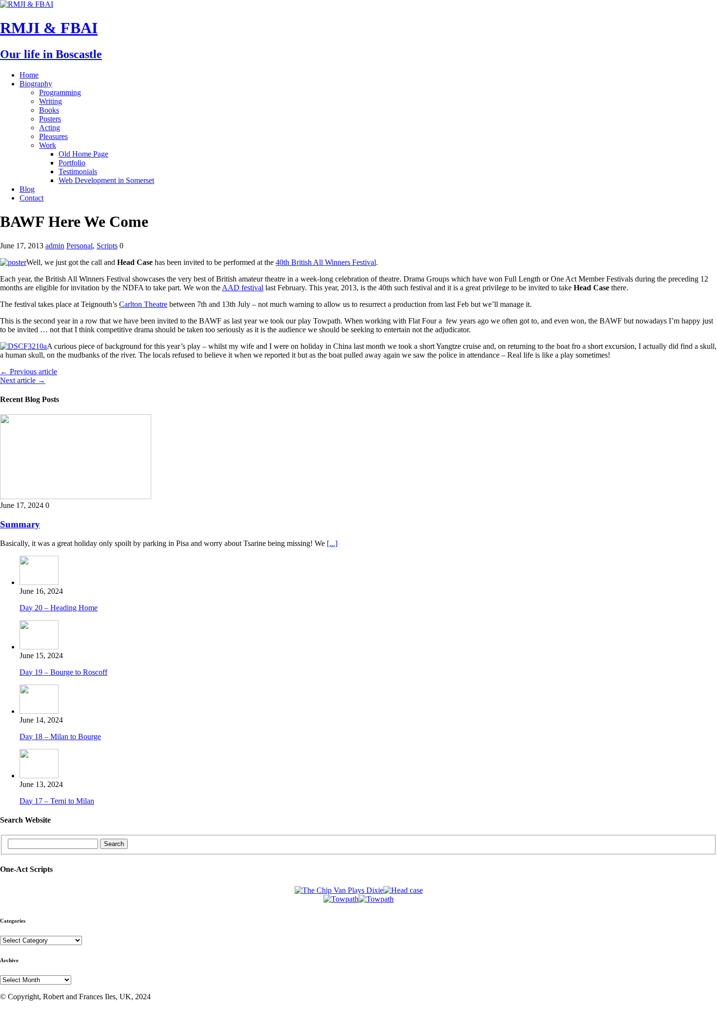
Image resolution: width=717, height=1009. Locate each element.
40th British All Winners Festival (326, 262)
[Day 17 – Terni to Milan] (39, 775)
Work (47, 145)
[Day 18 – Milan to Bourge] (39, 711)
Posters (50, 119)
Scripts (107, 246)
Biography (36, 84)
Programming (60, 92)
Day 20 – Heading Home (59, 608)
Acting (49, 127)
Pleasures (53, 136)
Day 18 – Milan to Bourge (60, 736)
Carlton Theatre (143, 304)
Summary (20, 524)
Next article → (22, 380)
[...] (332, 543)
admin (54, 246)
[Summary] (75, 496)
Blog (27, 189)
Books (49, 110)
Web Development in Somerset (106, 180)
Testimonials (78, 171)
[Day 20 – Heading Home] (39, 582)
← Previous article (28, 371)
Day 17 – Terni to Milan (57, 801)
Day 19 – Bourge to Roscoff (63, 672)
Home (29, 75)
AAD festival (242, 287)
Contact (31, 198)
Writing (50, 101)
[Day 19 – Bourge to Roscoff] (39, 647)
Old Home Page (83, 154)
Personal (79, 246)
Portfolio (72, 163)
